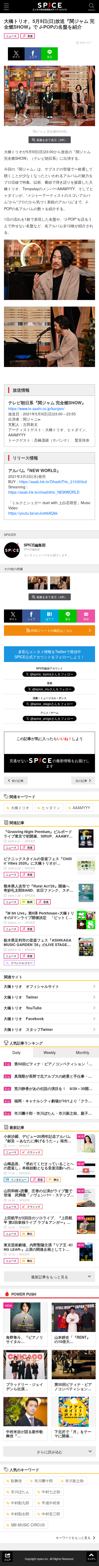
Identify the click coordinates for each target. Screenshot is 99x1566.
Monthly (82, 1052)
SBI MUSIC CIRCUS (28, 1524)
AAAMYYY (81, 807)
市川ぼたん (20, 1491)
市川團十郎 (43, 1480)
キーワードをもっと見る (73, 1537)
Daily (16, 1052)
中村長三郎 (51, 1513)
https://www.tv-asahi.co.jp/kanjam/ (36, 408)
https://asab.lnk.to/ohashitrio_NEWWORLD (43, 492)
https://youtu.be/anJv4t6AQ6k (33, 513)
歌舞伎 (16, 1480)
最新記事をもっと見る (49, 1276)
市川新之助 (74, 1480)
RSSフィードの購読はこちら (51, 630)
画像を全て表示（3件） (51, 140)
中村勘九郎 (20, 1502)
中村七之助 (51, 1491)
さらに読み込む (50, 1451)
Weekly (50, 1052)
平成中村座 (51, 1502)
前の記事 (17, 780)
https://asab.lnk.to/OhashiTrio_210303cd (53, 481)
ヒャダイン (51, 807)
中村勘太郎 (20, 1513)
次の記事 (82, 780)
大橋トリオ (20, 807)
